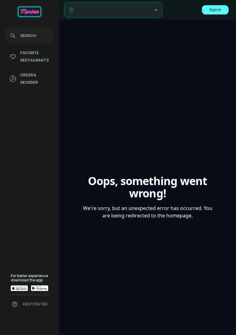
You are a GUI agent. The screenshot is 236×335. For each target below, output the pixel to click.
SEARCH (28, 35)
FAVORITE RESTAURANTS (34, 56)
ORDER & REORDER (29, 78)
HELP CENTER (35, 304)
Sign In (215, 9)
